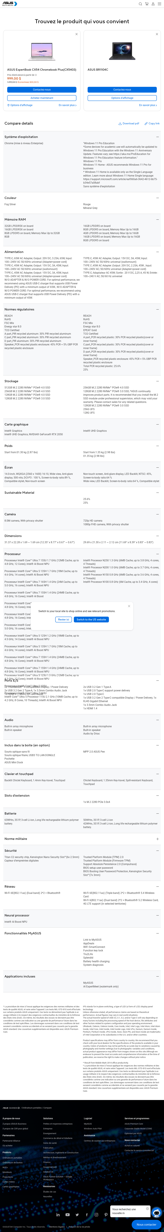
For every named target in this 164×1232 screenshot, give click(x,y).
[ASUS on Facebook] (86, 1215)
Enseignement (49, 1133)
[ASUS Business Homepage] (10, 4)
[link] (41, 98)
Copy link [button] (154, 123)
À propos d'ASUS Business (14, 1124)
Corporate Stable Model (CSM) (138, 1128)
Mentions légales (57, 1227)
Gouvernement (50, 1167)
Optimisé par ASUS (133, 1133)
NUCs (5, 1167)
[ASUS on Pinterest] (106, 1215)
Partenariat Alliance (11, 1141)
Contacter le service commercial (139, 1150)
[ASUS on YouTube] (67, 1215)
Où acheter (7, 1145)
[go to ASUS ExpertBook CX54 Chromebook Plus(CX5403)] (42, 51)
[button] (140, 4)
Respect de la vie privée (79, 1227)
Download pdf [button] (131, 123)
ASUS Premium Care (134, 1124)
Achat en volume (132, 1145)
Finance (46, 1162)
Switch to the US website (91, 619)
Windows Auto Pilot (93, 1128)
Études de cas (49, 1192)
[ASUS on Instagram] (96, 1215)
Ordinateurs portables (12, 1158)
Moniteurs (7, 1172)
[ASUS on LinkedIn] (58, 1215)
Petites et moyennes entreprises (58, 1124)
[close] (129, 606)
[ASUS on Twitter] (77, 1215)
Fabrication (48, 1148)
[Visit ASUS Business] (12, 1108)
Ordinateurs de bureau (13, 1162)
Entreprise (47, 1128)
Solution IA (48, 1172)
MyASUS (88, 1124)
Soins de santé (50, 1143)
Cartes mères (9, 1182)
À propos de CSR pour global (15, 1128)
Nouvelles (47, 1196)
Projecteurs (8, 1177)
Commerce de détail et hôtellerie (57, 1138)
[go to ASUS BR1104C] (122, 51)
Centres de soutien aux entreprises (99, 1141)
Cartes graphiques (11, 1186)
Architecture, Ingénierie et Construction (60, 1152)
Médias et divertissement (54, 1157)
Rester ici (63, 619)
